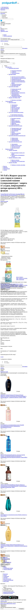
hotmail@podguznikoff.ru (8, 592)
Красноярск (5, 17)
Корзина (2, 30)
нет (2, 356)
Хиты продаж (6, 558)
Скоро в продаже (7, 562)
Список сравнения (7, 36)
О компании (6, 576)
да (1, 356)
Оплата (5, 575)
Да (3, 25)
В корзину (3, 566)
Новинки (5, 557)
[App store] (5, 598)
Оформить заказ (4, 31)
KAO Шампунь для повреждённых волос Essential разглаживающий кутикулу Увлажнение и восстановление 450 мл (12, 426)
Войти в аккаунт (4, 41)
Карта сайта (6, 581)
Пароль (2, 48)
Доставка (5, 577)
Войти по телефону (5, 62)
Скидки (5, 559)
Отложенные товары (8, 568)
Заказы (4, 34)
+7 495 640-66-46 (4, 7)
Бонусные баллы (7, 578)
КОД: (2, 202)
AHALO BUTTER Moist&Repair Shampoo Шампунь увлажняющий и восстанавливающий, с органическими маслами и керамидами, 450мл (14, 486)
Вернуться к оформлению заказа (8, 603)
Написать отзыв (4, 201)
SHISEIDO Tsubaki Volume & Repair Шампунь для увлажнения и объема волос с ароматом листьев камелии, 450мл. (14, 546)
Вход (2, 52)
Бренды (5, 561)
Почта (2, 46)
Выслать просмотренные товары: (8, 607)
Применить (3, 606)
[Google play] (13, 598)
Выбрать (3, 22)
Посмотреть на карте (8, 593)
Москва (4, 16)
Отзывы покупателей (8, 580)
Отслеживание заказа (5, 39)
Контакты (3, 9)
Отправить (21, 608)
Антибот (3, 50)
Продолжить (3, 604)
